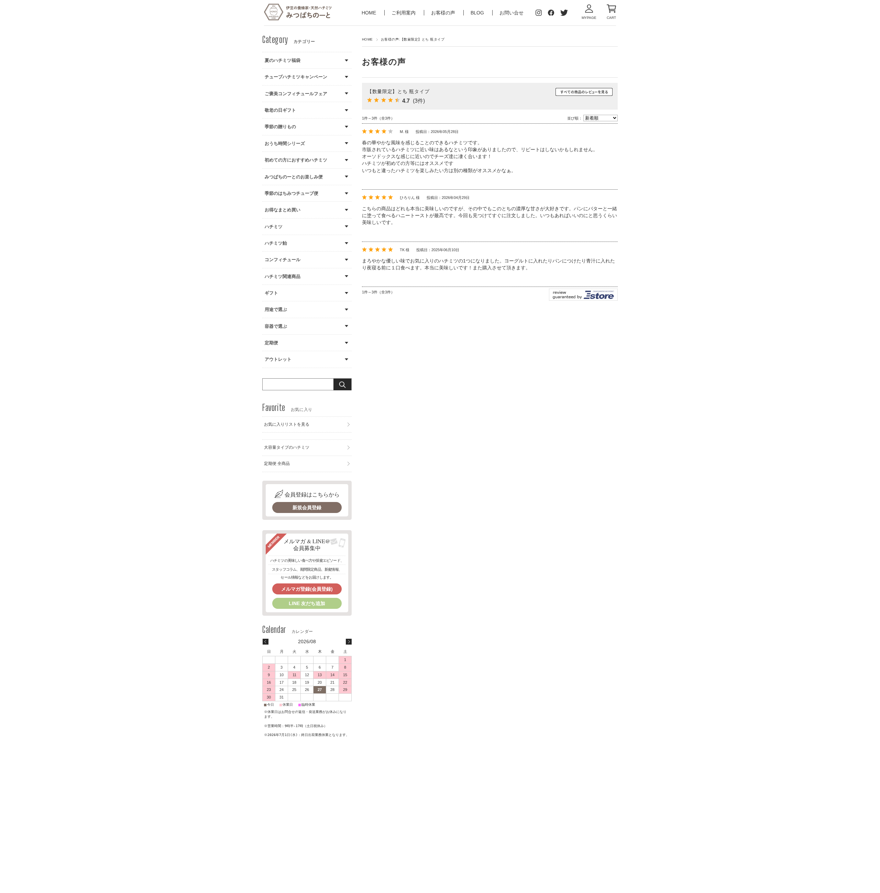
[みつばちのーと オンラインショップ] (298, 12)
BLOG (477, 12)
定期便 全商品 (277, 463)
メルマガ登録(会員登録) (307, 589)
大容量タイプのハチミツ (286, 447)
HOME (369, 12)
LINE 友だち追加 (307, 603)
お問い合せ (511, 12)
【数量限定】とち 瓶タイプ (398, 91)
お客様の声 (443, 12)
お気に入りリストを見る (286, 424)
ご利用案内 (404, 12)
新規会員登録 (307, 507)
